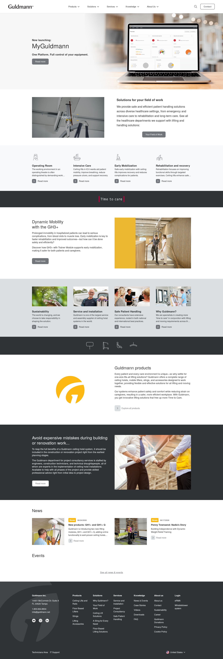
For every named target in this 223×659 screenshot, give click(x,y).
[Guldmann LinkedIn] (47, 620)
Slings (75, 616)
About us (158, 600)
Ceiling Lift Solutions (98, 615)
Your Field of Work (99, 607)
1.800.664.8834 (39, 608)
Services (111, 6)
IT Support (54, 652)
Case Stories (140, 605)
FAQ (136, 619)
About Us (151, 6)
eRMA (178, 600)
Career (157, 614)
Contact (207, 6)
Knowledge (131, 6)
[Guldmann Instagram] (40, 620)
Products (72, 6)
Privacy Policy (160, 626)
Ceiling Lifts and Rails (80, 602)
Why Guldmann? (100, 600)
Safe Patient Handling (119, 618)
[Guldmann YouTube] (34, 620)
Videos (137, 609)
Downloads (139, 614)
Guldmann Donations (159, 621)
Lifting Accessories (78, 622)
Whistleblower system (181, 607)
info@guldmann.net (41, 611)
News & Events (141, 600)
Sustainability (160, 609)
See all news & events (111, 572)
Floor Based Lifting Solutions (100, 630)
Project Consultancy (119, 610)
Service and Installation (118, 602)
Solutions (91, 6)
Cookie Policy (160, 631)
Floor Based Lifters (78, 610)
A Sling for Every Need (100, 622)
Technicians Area (40, 652)
